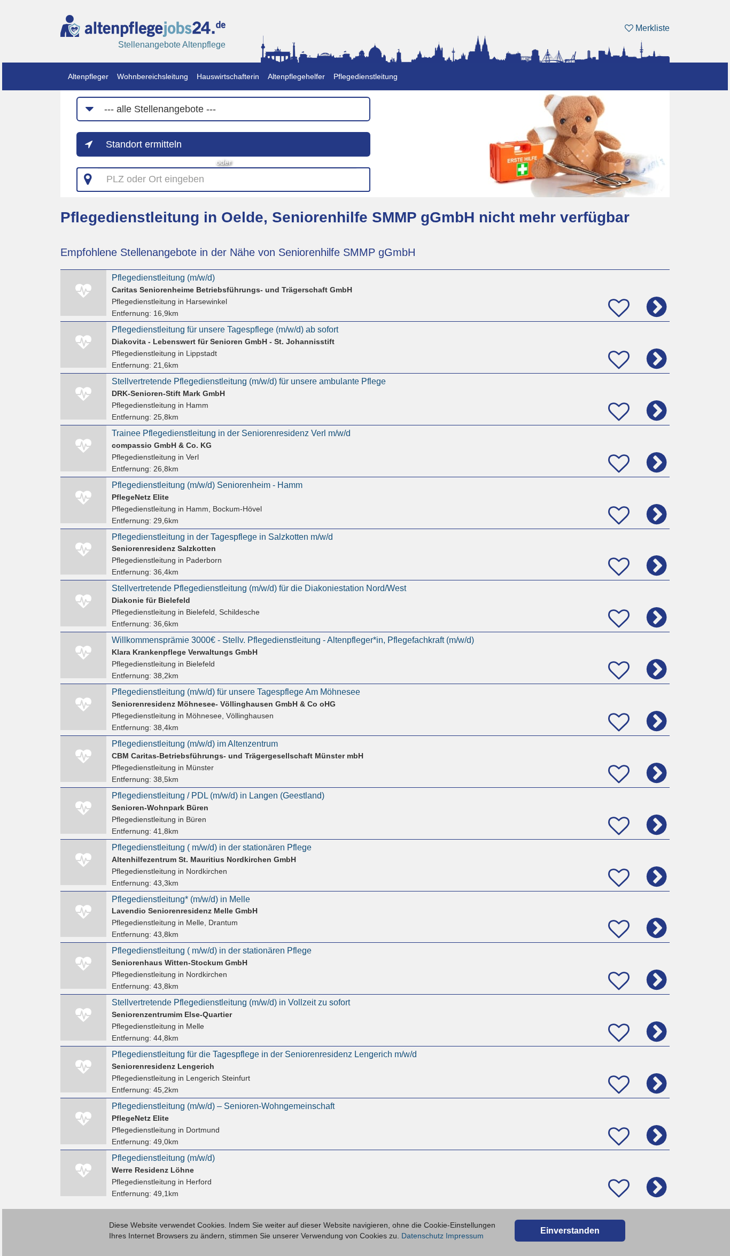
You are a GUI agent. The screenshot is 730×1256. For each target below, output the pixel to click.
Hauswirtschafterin (228, 76)
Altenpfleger (88, 76)
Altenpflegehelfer (296, 76)
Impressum (465, 1235)
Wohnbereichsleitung (152, 76)
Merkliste (651, 28)
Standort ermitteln (144, 144)
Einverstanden (570, 1230)
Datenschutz (422, 1235)
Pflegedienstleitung (365, 76)
